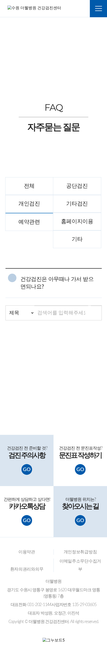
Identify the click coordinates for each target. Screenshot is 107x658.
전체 (29, 186)
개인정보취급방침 (80, 552)
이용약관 (26, 552)
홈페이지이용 (77, 221)
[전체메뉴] (98, 8)
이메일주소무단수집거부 (80, 565)
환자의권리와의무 (27, 569)
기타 (77, 239)
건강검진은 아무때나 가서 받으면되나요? (57, 283)
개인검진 (29, 203)
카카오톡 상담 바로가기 (51, 410)
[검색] (96, 313)
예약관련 (29, 222)
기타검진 (77, 203)
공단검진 (77, 186)
